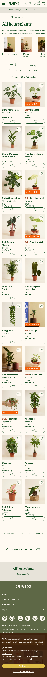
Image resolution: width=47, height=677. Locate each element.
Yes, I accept (24, 666)
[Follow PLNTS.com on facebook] (20, 618)
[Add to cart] (12, 121)
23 (29, 533)
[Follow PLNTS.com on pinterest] (27, 618)
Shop (4, 594)
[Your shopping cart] (43, 3)
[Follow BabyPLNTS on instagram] (12, 618)
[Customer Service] (38, 3)
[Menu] (4, 3)
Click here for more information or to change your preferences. (22, 652)
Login (4, 609)
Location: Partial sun (17, 71)
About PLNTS (8, 604)
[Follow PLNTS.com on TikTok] (42, 618)
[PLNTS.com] (13, 3)
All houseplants (17, 17)
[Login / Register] (30, 3)
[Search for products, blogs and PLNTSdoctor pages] (26, 3)
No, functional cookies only (23, 671)
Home (4, 17)
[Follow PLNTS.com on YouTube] (35, 618)
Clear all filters (34, 71)
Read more (40, 33)
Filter (11, 64)
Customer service (10, 599)
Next (38, 533)
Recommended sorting (33, 64)
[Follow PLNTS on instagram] (4, 618)
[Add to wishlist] (18, 85)
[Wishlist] (34, 3)
